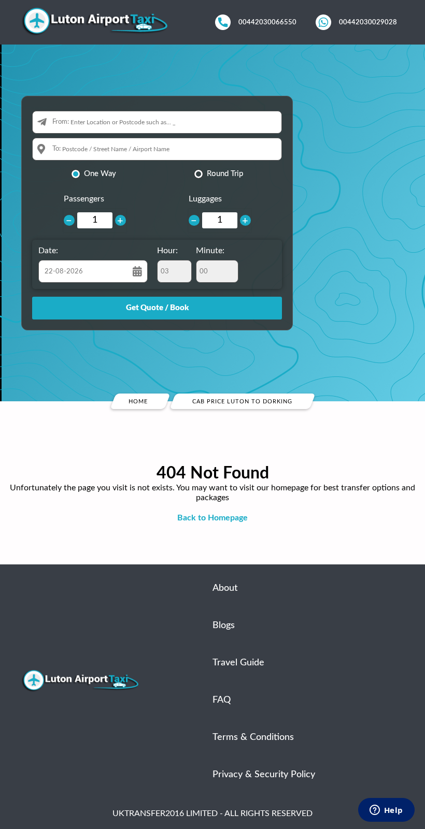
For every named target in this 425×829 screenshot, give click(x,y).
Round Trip (225, 174)
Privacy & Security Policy (263, 774)
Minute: (210, 250)
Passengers (84, 199)
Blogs (223, 625)
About (224, 588)
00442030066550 (267, 22)
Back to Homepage (212, 518)
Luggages (205, 199)
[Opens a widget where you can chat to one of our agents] (386, 811)
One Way (100, 174)
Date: (48, 250)
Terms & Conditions (253, 737)
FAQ (221, 700)
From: (60, 122)
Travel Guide (238, 662)
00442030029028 (368, 22)
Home (138, 401)
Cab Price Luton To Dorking (242, 401)
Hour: (167, 250)
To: (56, 149)
